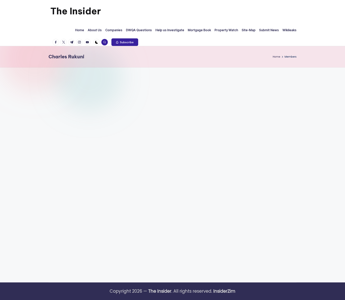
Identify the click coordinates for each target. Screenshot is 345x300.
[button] (124, 42)
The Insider (75, 11)
